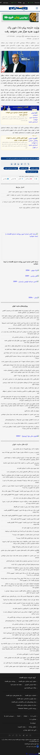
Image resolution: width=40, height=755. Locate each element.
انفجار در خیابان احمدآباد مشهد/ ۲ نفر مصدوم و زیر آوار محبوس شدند (20, 362)
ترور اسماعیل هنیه (32, 172)
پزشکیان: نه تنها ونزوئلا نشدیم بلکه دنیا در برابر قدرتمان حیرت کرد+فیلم (20, 596)
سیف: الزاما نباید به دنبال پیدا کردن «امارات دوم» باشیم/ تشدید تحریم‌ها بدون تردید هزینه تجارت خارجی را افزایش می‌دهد (20, 324)
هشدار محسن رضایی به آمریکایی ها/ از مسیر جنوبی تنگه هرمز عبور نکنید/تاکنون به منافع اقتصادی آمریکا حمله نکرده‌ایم (21, 628)
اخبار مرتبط (20, 187)
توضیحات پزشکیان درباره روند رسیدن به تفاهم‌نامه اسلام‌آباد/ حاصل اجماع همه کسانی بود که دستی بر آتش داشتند (21, 569)
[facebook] (25, 164)
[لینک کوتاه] (28, 164)
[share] (16, 735)
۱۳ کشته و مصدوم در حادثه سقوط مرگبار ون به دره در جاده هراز (22, 423)
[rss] (20, 735)
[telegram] (14, 164)
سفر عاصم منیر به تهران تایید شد (30, 528)
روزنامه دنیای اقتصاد (10, 681)
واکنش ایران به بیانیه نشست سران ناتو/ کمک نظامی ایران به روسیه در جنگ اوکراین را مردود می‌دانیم (20, 203)
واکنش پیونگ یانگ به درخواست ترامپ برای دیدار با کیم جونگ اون (21, 353)
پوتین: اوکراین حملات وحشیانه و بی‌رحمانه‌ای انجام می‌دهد (23, 328)
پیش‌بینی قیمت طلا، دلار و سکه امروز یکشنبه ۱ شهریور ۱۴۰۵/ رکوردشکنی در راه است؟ (23, 574)
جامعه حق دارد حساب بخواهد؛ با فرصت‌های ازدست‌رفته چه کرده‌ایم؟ (21, 600)
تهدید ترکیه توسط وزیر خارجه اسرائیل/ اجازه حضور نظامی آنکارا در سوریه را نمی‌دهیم (21, 667)
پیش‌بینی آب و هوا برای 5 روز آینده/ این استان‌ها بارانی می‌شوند (22, 531)
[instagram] (30, 735)
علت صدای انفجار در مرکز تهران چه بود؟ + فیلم (26, 376)
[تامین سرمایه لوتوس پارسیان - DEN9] (20, 285)
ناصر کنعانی (24, 168)
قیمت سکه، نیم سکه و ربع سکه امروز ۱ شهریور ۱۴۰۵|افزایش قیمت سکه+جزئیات (21, 511)
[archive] (9, 735)
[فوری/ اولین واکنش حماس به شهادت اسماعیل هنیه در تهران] (33, 143)
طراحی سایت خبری (32, 746)
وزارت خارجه (34, 168)
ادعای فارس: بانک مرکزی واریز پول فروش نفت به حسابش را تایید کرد (21, 379)
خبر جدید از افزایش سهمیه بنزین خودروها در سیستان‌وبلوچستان (22, 420)
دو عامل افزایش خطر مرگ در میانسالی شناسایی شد (25, 337)
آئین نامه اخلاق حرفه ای (29, 730)
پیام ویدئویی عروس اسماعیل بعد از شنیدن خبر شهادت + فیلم (23, 195)
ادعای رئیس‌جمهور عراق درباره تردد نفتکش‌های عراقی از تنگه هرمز (22, 346)
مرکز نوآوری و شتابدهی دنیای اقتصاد (26, 699)
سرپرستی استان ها (9, 716)
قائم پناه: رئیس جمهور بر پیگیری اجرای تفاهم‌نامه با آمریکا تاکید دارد (21, 663)
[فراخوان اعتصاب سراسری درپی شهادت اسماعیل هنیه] (33, 117)
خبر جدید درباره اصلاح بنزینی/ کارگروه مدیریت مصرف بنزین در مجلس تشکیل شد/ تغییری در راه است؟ (20, 487)
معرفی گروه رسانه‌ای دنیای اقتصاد (27, 681)
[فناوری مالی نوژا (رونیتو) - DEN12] (20, 436)
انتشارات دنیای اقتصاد (30, 695)
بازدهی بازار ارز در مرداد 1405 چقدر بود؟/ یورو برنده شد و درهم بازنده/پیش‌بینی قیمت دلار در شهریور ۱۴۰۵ (20, 579)
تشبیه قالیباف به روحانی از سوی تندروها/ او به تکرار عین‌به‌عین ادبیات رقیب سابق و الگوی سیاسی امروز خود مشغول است (21, 634)
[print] (11, 164)
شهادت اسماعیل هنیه (11, 168)
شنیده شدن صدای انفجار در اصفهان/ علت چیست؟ (25, 535)
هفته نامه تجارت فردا (16, 685)
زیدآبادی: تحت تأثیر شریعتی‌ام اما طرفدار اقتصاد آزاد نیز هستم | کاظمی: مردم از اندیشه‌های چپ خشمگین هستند (20, 312)
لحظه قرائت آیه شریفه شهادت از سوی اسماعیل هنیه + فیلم (24, 192)
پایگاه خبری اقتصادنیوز (30, 688)
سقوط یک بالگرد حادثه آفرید (31, 411)
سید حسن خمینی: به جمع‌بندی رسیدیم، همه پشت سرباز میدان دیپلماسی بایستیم (20, 415)
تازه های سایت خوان (20, 444)
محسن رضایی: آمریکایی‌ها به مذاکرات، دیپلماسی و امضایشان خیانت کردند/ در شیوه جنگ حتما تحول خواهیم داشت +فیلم (21, 371)
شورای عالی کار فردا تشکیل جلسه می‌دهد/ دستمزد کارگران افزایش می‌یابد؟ (22, 357)
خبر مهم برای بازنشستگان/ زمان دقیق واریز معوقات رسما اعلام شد (22, 349)
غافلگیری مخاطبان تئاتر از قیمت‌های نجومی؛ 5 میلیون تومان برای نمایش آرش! (20, 551)
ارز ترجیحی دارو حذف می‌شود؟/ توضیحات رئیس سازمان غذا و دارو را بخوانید (21, 481)
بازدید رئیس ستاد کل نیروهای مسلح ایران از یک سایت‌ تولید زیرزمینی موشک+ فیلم (21, 383)
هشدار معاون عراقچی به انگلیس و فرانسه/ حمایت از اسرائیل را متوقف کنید (21, 392)
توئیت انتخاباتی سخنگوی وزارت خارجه (29, 208)
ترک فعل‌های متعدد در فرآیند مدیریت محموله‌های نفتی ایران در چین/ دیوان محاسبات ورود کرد (20, 502)
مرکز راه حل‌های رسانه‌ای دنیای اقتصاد (26, 705)
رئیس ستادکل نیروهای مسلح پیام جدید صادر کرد (26, 498)
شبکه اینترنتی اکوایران (30, 685)
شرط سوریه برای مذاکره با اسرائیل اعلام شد (28, 468)
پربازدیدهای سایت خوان (20, 306)
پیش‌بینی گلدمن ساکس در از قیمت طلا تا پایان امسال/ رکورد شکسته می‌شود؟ (21, 464)
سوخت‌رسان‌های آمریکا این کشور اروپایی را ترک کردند (25, 564)
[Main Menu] (37, 8)
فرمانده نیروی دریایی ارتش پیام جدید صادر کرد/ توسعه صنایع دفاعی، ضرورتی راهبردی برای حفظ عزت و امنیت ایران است (21, 366)
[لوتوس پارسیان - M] (20, 754)
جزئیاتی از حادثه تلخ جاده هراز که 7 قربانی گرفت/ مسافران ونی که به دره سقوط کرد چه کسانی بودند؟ (21, 604)
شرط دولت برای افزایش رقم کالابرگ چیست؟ (27, 538)
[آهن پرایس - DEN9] (20, 276)
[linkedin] (18, 164)
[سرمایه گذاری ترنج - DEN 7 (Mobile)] (20, 17)
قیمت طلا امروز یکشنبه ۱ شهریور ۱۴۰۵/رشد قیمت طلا (25, 519)
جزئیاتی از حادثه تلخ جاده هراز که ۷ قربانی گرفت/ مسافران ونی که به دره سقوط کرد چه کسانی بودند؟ (21, 427)
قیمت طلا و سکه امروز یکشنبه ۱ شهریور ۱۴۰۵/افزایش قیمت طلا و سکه (20, 516)
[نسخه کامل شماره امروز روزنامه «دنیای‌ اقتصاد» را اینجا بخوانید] (20, 246)
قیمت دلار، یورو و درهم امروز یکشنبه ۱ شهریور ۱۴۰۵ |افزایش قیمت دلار (20, 495)
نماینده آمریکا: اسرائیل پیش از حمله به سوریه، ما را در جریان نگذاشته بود (20, 644)
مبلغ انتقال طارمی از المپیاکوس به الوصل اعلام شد (26, 608)
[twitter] (21, 164)
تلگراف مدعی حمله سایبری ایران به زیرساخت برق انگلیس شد (23, 617)
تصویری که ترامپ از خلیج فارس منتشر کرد (28, 654)
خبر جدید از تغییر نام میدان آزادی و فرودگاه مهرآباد (25, 547)
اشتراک (18, 716)
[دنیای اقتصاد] (18, 8)
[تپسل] (2, 106)
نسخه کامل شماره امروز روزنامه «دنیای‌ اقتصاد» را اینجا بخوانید (20, 263)
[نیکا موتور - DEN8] (20, 270)
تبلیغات (25, 716)
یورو (20, 3)
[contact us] (13, 735)
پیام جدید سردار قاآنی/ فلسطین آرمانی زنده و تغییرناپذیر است (23, 472)
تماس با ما (33, 716)
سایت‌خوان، (31, 158)
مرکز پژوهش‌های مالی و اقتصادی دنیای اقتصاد (23, 702)
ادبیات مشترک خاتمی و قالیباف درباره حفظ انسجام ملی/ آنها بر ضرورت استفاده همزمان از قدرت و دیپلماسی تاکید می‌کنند (20, 542)
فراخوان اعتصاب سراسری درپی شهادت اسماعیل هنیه (16, 113)
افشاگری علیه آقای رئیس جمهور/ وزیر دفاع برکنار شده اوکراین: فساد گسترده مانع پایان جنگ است (21, 341)
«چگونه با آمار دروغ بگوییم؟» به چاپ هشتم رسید (26, 449)
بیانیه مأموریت (21, 727)
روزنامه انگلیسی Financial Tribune (27, 709)
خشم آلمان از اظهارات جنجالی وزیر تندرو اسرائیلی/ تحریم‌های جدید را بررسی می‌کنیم (21, 613)
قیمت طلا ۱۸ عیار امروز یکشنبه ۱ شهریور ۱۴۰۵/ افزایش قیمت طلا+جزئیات (23, 523)
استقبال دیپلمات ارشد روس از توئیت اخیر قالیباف (26, 507)
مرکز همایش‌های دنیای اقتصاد (14, 695)
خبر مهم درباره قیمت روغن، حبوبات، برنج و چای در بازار (24, 388)
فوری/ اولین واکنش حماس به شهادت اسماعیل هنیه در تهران (16, 139)
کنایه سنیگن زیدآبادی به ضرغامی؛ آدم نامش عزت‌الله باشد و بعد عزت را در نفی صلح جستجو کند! (20, 333)
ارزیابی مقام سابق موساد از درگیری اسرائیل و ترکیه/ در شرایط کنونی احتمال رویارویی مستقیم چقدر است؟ (21, 459)
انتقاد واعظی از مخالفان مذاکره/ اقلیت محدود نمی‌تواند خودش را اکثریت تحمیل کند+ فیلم (22, 592)
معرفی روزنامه (32, 727)
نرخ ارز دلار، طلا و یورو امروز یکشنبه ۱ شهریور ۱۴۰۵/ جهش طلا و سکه (20, 491)
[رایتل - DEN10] (20, 298)
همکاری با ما (32, 719)
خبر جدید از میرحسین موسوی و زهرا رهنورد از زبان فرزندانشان (22, 561)
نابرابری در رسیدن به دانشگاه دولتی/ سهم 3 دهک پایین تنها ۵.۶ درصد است (20, 453)
